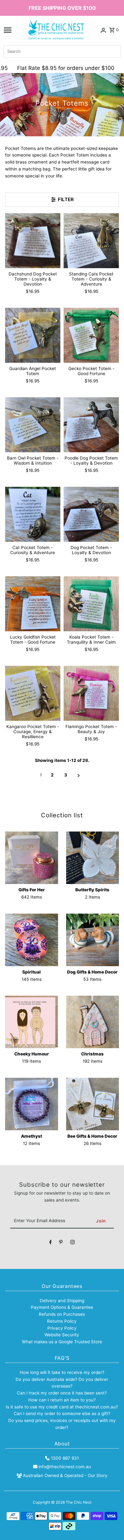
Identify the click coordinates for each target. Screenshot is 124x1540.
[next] (78, 775)
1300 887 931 (65, 1458)
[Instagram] (72, 1243)
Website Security (62, 1334)
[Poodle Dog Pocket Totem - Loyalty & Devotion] (91, 424)
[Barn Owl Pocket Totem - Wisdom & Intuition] (32, 424)
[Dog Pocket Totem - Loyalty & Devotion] (91, 514)
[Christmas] (92, 1022)
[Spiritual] (31, 939)
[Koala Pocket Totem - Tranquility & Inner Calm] (91, 603)
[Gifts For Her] (31, 858)
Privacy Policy (62, 1328)
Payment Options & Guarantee (62, 1307)
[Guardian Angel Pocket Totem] (32, 335)
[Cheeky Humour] (31, 1022)
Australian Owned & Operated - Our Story (65, 1475)
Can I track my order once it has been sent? (62, 1392)
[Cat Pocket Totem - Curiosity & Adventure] (32, 514)
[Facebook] (50, 1243)
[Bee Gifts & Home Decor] (92, 1104)
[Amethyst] (31, 1104)
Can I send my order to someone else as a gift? (62, 1413)
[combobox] (62, 51)
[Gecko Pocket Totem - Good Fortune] (91, 335)
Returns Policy (62, 1321)
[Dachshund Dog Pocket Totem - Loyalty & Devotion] (32, 240)
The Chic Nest (78, 1502)
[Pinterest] (61, 1243)
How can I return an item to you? (62, 1399)
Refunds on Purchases (62, 1314)
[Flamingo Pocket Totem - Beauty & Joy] (91, 693)
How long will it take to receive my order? (62, 1372)
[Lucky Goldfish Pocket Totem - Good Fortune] (32, 603)
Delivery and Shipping (62, 1300)
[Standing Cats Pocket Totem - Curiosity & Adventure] (91, 240)
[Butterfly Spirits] (92, 858)
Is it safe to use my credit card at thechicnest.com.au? (62, 1406)
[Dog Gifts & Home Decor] (92, 939)
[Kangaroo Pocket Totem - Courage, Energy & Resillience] (32, 693)
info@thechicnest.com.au (64, 1466)
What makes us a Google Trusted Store (62, 1341)
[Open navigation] (7, 30)
